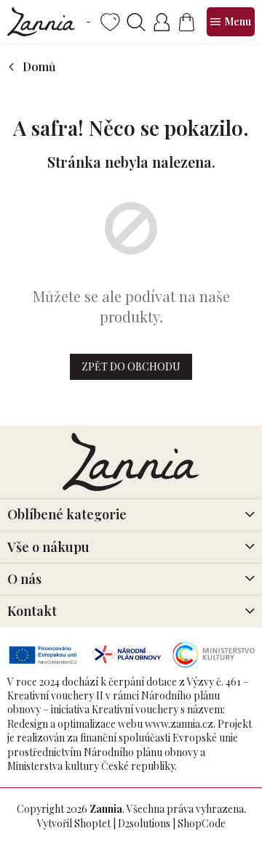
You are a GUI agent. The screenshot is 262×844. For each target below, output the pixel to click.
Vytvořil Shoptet (74, 823)
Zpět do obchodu (131, 366)
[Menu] (231, 21)
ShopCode (202, 823)
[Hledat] (135, 22)
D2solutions (144, 823)
